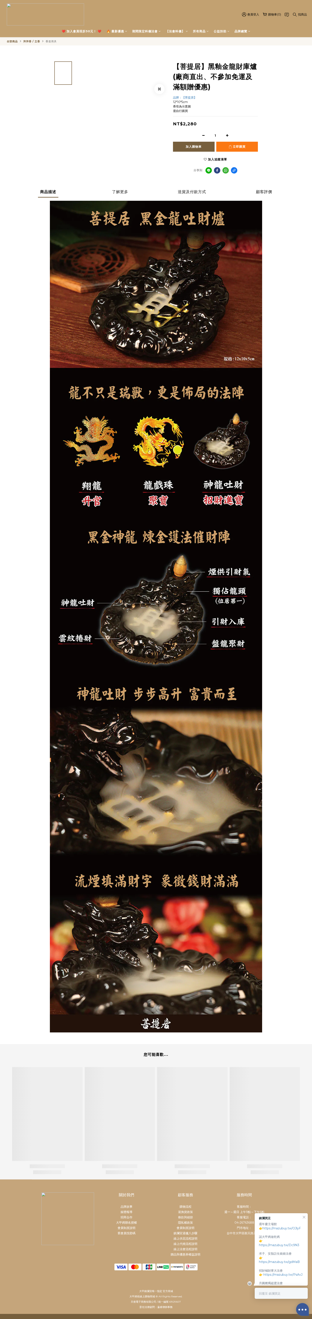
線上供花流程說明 (185, 1238)
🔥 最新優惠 (115, 31)
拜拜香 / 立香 (31, 41)
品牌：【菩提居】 (185, 97)
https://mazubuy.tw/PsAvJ (282, 1275)
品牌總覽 (241, 31)
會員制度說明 (126, 1228)
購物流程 (185, 1207)
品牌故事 (126, 1207)
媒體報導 (126, 1212)
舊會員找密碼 (126, 1233)
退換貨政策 (185, 1212)
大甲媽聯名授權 (126, 1222)
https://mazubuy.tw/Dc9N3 (279, 1245)
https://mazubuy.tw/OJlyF (282, 1228)
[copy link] (234, 170)
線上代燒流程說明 (185, 1244)
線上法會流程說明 (185, 1249)
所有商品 (199, 31)
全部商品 (12, 41)
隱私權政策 (185, 1222)
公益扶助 (220, 31)
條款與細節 (185, 1217)
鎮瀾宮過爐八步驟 (185, 1233)
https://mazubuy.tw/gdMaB (279, 1262)
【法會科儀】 (175, 31)
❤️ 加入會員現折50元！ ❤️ (81, 31)
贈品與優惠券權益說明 (185, 1254)
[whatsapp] (225, 170)
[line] (208, 170)
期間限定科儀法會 (145, 31)
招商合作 (126, 1217)
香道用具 (51, 41)
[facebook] (217, 170)
